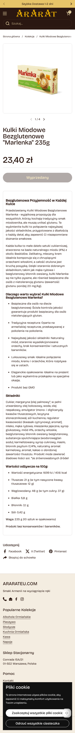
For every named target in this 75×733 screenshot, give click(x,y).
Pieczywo (9, 622)
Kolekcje (29, 36)
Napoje (7, 642)
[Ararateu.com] (36, 13)
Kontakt (8, 680)
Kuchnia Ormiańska (16, 631)
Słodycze (9, 627)
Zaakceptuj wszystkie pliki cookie (37, 713)
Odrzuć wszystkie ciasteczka (38, 723)
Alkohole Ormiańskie (17, 617)
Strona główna (11, 36)
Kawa (6, 637)
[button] (68, 13)
